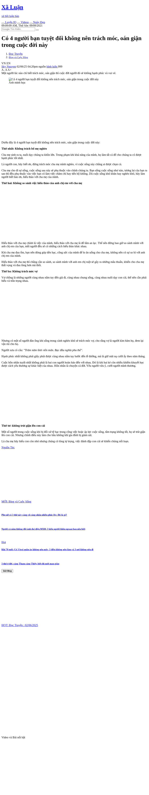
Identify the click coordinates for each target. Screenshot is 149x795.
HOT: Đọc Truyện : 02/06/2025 (19, 625)
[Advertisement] (74, 112)
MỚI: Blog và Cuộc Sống (16, 501)
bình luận (52, 66)
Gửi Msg (7, 571)
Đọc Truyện (16, 53)
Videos (24, 22)
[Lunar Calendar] (30, 23)
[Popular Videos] (18, 23)
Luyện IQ (10, 22)
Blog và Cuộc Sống (18, 57)
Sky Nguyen (8, 66)
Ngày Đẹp (38, 22)
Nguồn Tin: (8, 447)
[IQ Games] (2, 23)
